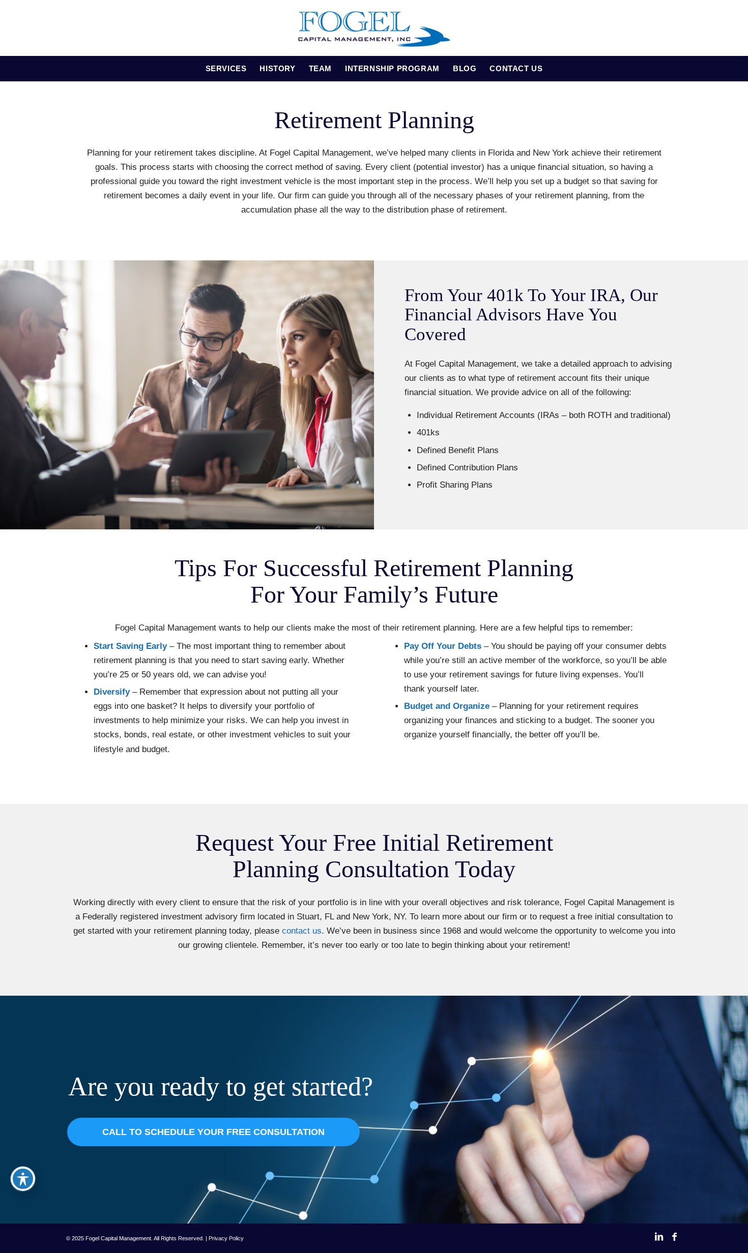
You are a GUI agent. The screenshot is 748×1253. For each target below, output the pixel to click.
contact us (302, 931)
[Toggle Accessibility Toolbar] (23, 1179)
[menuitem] (226, 68)
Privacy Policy (226, 1238)
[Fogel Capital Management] (374, 28)
